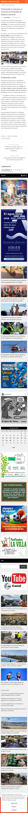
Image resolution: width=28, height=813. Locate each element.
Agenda (3, 5)
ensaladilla (15, 136)
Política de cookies (12, 800)
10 (3, 438)
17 (3, 440)
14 (17, 438)
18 (6, 440)
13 (14, 438)
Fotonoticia (11, 5)
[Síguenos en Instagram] (26, 175)
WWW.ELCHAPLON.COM (10, 2)
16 (25, 438)
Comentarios (7, 170)
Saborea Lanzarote (5, 138)
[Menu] (26, 1)
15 (21, 438)
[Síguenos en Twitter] (24, 175)
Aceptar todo (14, 803)
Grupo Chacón (5, 35)
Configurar (14, 809)
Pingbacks (18, 170)
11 (6, 438)
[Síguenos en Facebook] (22, 175)
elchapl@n (7, 17)
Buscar (23, 566)
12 (10, 438)
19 (10, 440)
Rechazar (14, 806)
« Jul (13, 447)
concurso (9, 136)
